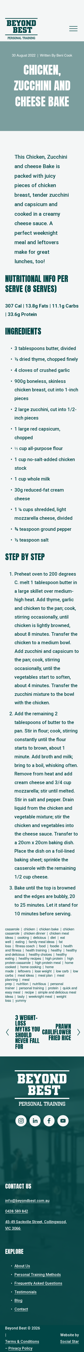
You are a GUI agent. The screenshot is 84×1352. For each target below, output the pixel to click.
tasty (21, 996)
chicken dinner (34, 933)
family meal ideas (41, 941)
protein (53, 987)
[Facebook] (49, 1120)
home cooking (30, 966)
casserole (12, 928)
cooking (23, 937)
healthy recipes (30, 958)
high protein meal (48, 962)
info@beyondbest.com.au (27, 1200)
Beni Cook (64, 55)
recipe (29, 992)
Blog (18, 1300)
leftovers (24, 970)
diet (53, 937)
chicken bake (49, 928)
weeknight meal (40, 996)
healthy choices (40, 954)
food (42, 945)
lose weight (43, 970)
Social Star (69, 1341)
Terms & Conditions (22, 1341)
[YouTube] (63, 1120)
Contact (21, 1309)
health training (36, 950)
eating (19, 941)
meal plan (45, 975)
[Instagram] (21, 1120)
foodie (54, 945)
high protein (54, 958)
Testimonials (25, 1292)
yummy (20, 1000)
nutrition (22, 983)
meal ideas (26, 975)
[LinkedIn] (35, 1120)
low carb (62, 970)
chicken (29, 928)
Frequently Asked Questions (38, 1283)
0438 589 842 (16, 1211)
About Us (22, 1266)
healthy (56, 950)
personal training (31, 987)
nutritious (39, 983)
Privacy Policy (20, 1348)
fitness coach (25, 945)
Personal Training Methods (37, 1274)
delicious (39, 937)
